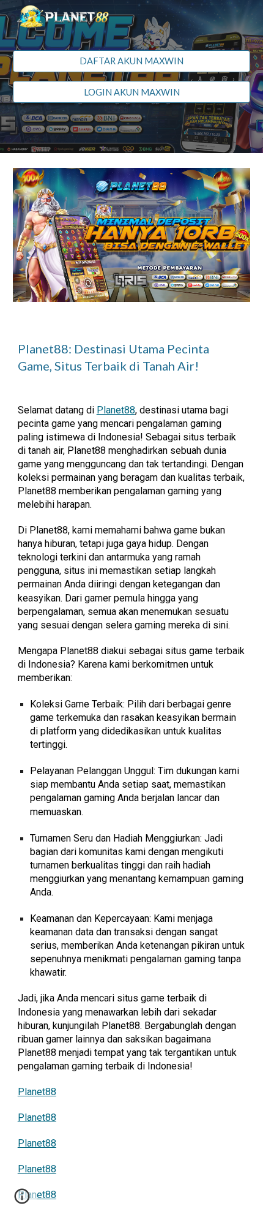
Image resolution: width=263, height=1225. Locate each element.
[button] (22, 1200)
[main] (132, 357)
